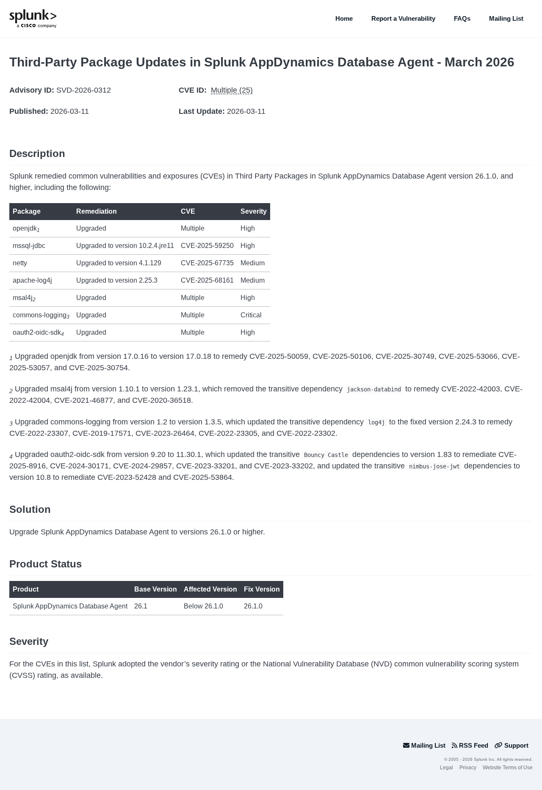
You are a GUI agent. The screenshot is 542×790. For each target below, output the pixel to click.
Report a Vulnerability (403, 18)
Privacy (467, 768)
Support (515, 745)
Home (344, 18)
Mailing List (506, 18)
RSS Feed (472, 745)
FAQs (462, 18)
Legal (446, 768)
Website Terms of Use (508, 768)
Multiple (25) (232, 90)
